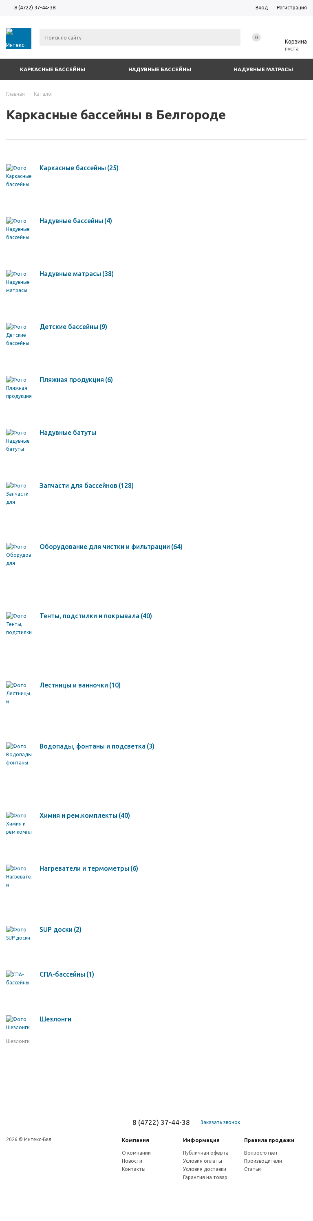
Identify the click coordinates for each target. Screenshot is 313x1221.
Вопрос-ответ (261, 1152)
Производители (263, 1161)
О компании (136, 1152)
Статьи (252, 1169)
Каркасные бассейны (52, 69)
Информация (201, 1140)
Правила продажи (269, 1140)
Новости (132, 1161)
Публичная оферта (206, 1152)
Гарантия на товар (205, 1177)
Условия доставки (204, 1169)
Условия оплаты (202, 1161)
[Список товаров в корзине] (290, 47)
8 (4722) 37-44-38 (34, 7)
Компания (135, 1140)
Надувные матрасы (263, 69)
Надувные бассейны (159, 69)
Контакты (133, 1169)
